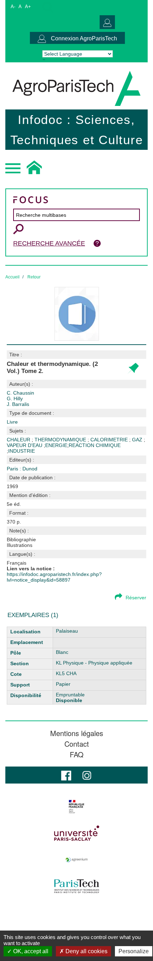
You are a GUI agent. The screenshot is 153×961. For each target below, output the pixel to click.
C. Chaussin (20, 393)
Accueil (12, 277)
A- (13, 6)
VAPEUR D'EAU (25, 445)
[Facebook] (66, 775)
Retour (34, 277)
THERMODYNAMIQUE (61, 439)
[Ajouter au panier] (133, 368)
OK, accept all (30, 951)
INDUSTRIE (21, 451)
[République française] (76, 806)
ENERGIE (56, 445)
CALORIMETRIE (109, 439)
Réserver (136, 597)
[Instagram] (86, 775)
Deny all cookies (85, 951)
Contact (76, 743)
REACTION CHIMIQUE (95, 445)
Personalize (133, 951)
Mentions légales (76, 733)
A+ (28, 6)
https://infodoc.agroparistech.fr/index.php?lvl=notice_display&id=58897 (54, 577)
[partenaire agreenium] (76, 860)
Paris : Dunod (22, 468)
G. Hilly (15, 398)
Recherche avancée (49, 243)
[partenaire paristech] (76, 886)
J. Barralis (18, 404)
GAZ (138, 439)
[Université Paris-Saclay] (76, 833)
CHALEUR (19, 439)
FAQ (77, 754)
